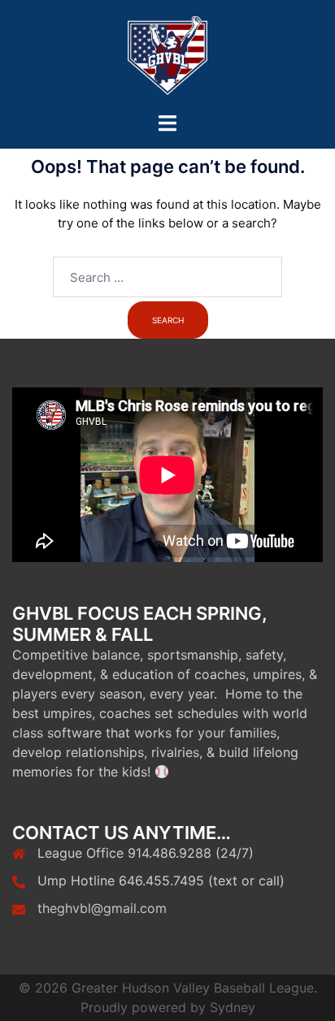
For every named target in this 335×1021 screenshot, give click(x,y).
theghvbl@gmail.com (102, 908)
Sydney (232, 1007)
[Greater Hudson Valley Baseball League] (167, 55)
